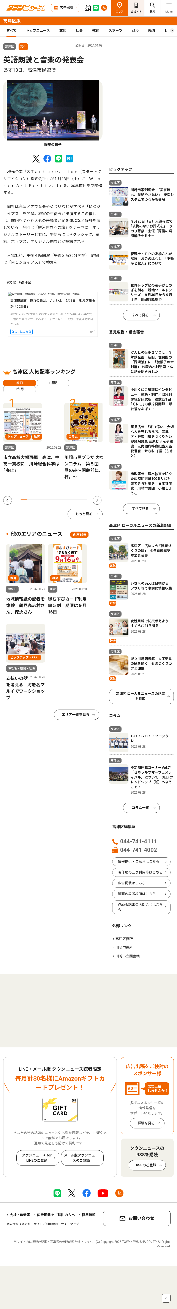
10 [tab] (83, 499)
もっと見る (84, 514)
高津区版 (12, 20)
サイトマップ (70, 1224)
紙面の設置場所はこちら (137, 894)
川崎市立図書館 (127, 956)
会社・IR (136, 11)
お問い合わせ (141, 1218)
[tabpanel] (53, 113)
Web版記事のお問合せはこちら (140, 907)
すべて (11, 30)
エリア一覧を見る (75, 715)
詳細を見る (146, 1123)
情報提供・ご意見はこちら (138, 862)
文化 (62, 30)
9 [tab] (77, 499)
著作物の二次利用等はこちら (140, 872)
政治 (135, 30)
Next (97, 500)
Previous (7, 500)
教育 (95, 30)
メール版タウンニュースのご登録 (81, 1157)
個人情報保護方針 (18, 1224)
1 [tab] (24, 499)
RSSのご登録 (146, 1165)
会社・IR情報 (20, 1215)
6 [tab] (57, 499)
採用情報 (89, 1215)
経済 (151, 30)
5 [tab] (50, 499)
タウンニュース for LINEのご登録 (37, 1157)
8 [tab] (70, 499)
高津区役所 (124, 939)
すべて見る (140, 315)
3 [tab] (37, 499)
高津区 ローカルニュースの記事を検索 (140, 696)
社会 (79, 30)
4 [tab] (43, 499)
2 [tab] (30, 499)
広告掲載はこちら (131, 883)
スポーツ (115, 30)
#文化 (11, 282)
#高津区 (25, 282)
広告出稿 (66, 8)
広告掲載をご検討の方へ (56, 1215)
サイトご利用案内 (46, 1224)
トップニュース (38, 30)
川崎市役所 (124, 947)
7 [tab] (63, 499)
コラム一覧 (140, 808)
